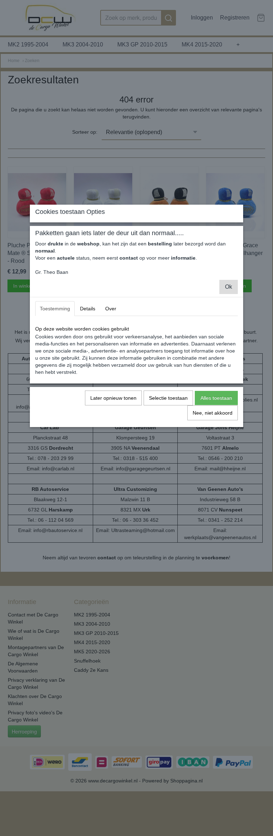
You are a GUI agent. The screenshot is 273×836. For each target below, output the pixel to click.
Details (87, 308)
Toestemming (55, 308)
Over (110, 308)
